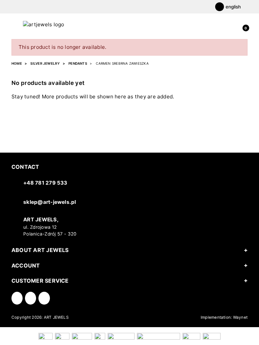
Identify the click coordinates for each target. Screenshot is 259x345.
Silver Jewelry (45, 63)
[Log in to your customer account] (232, 24)
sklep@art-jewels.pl (49, 202)
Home (16, 63)
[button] (244, 24)
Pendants (77, 63)
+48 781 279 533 (45, 183)
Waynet (240, 317)
